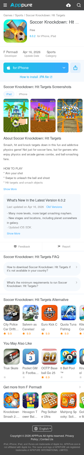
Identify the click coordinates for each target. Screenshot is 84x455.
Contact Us (46, 439)
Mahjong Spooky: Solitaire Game (68, 414)
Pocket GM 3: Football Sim (29, 370)
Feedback (24, 246)
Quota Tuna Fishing (68, 326)
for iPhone (21, 67)
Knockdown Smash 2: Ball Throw (11, 414)
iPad (9, 94)
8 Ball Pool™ (67, 370)
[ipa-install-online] (68, 5)
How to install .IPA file (34, 77)
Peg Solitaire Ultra (49, 414)
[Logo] (21, 5)
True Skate (10, 368)
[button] (5, 5)
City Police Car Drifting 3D (11, 326)
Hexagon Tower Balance (30, 414)
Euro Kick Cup (49, 326)
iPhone (23, 94)
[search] (79, 5)
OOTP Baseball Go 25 (49, 370)
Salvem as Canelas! (29, 326)
